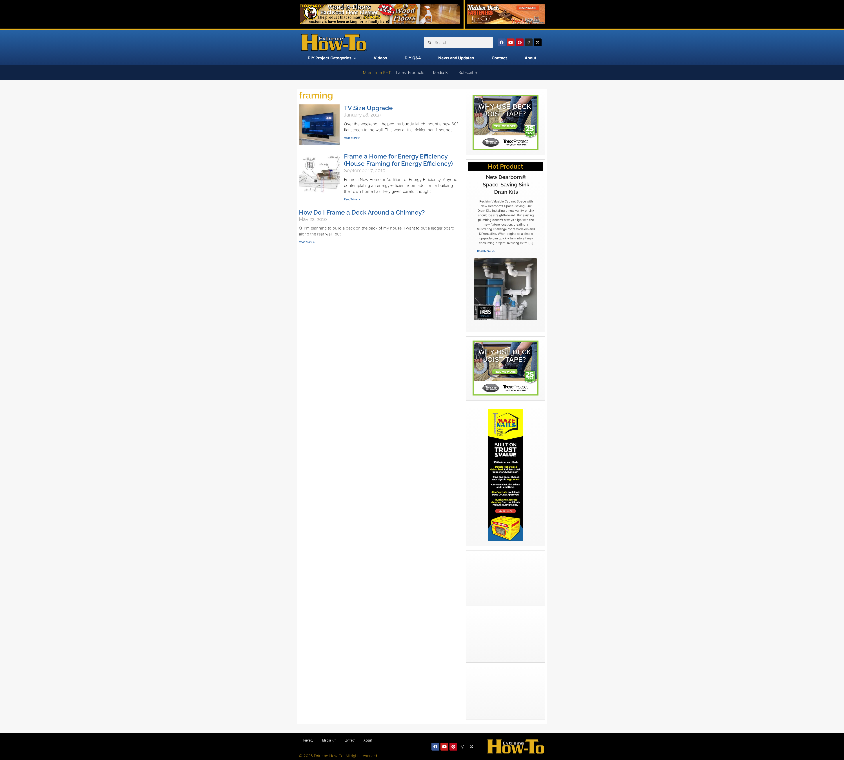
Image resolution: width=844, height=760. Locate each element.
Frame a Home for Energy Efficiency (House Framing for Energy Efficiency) (398, 160)
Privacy (308, 740)
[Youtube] (511, 42)
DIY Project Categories (329, 58)
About (530, 58)
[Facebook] (502, 42)
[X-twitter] (538, 42)
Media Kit (441, 72)
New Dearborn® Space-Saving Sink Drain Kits (506, 184)
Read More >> (486, 251)
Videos (380, 58)
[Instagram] (529, 42)
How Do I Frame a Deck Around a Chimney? (362, 212)
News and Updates (456, 58)
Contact (499, 58)
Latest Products (410, 72)
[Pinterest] (520, 42)
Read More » (352, 137)
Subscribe (467, 72)
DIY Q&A (413, 58)
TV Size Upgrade (368, 108)
